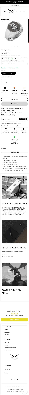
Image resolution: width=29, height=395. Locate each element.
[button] (4, 11)
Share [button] (4, 148)
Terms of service (19, 389)
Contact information (19, 391)
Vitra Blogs (7, 334)
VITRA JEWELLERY (12, 386)
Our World (7, 369)
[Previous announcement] (2, 2)
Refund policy (21, 386)
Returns (6, 344)
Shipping (9, 55)
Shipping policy (10, 391)
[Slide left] (11, 46)
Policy (6, 373)
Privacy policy (11, 389)
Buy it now (14, 104)
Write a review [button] (14, 319)
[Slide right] (17, 46)
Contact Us (7, 342)
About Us (6, 329)
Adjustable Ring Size (8, 73)
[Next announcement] (26, 2)
